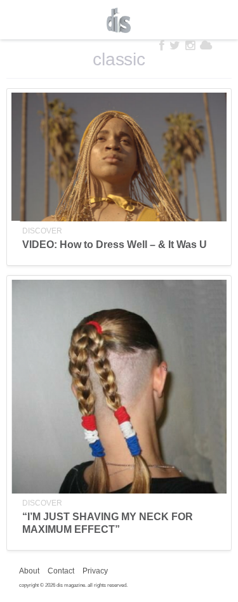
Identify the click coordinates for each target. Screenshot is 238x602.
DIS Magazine (119, 20)
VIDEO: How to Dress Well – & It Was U (114, 244)
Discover (42, 230)
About (29, 570)
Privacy (95, 570)
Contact (61, 570)
